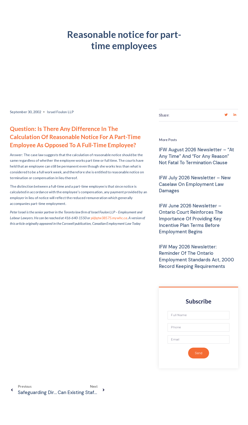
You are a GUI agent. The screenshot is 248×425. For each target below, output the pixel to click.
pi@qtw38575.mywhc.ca (109, 218)
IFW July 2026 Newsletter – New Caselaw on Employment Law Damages (195, 184)
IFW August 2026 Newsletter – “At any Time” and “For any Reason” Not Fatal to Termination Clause (196, 156)
